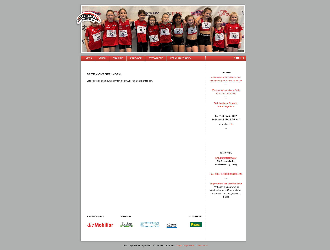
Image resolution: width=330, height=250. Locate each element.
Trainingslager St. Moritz (226, 103)
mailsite (242, 58)
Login (179, 245)
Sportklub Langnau (88, 18)
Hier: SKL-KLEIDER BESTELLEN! (226, 174)
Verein (102, 58)
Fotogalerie (156, 58)
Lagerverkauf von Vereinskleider (226, 184)
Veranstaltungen (180, 58)
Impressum (189, 245)
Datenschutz (202, 245)
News (89, 58)
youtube (237, 58)
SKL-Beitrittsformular (225, 158)
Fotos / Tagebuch (226, 106)
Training (118, 58)
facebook (234, 58)
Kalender (136, 58)
